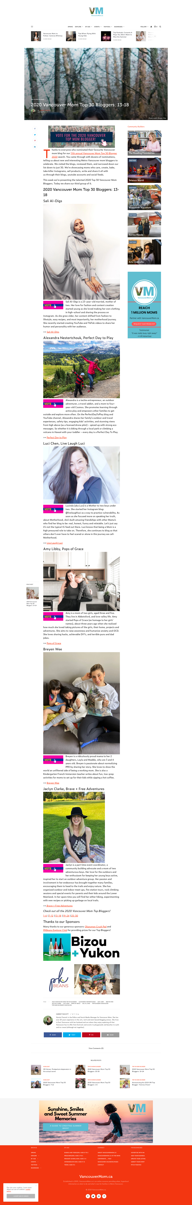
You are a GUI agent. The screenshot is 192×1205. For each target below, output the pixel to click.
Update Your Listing (138, 1158)
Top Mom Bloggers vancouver (62, 1005)
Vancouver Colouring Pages (108, 1162)
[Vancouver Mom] (96, 11)
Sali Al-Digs (53, 331)
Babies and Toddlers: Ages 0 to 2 (76, 1152)
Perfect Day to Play (57, 437)
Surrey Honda (136, 234)
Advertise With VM (137, 1152)
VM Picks (107, 27)
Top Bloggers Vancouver (100, 1003)
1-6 (45, 915)
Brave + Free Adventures (59, 905)
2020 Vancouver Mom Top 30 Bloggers (64, 1001)
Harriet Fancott (45, 110)
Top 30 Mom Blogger (37, 99)
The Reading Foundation (142, 153)
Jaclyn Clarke (56, 1003)
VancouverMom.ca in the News (109, 1155)
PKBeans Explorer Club (55, 930)
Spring (70, 27)
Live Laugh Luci (55, 542)
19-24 (66, 915)
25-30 (74, 915)
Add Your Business (138, 1155)
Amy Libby (101, 1001)
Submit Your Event (138, 1162)
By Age (87, 27)
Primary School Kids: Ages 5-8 (75, 1158)
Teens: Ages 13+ (69, 1165)
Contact (101, 1165)
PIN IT (83, 137)
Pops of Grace (54, 643)
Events (97, 27)
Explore (78, 27)
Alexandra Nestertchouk (87, 1001)
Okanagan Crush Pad (96, 926)
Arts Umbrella (136, 261)
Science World (136, 180)
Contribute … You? (104, 1158)
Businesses (118, 27)
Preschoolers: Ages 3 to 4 (73, 1155)
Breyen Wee (53, 782)
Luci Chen (66, 1003)
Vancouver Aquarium (140, 207)
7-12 (51, 915)
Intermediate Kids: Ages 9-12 (74, 1162)
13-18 (58, 915)
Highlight (46, 1066)
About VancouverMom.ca (107, 1152)
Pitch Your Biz (136, 1165)
